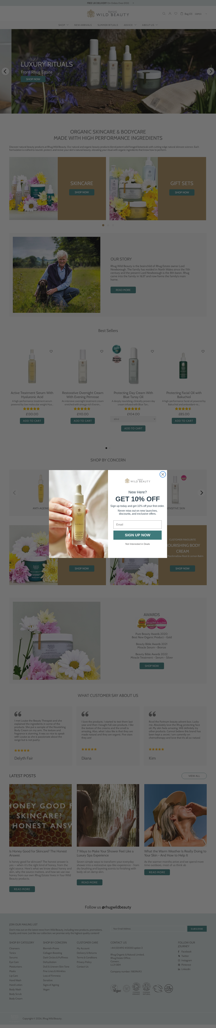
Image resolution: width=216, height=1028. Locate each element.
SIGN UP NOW (137, 535)
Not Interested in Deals (137, 544)
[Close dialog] (163, 474)
